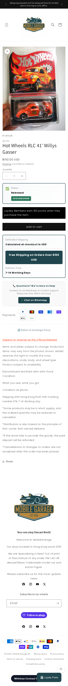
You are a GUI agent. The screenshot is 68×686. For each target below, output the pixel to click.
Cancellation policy (35, 664)
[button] (6, 24)
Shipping (6, 164)
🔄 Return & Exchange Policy (34, 330)
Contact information (54, 659)
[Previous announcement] (6, 4)
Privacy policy (57, 654)
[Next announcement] (62, 4)
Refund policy (40, 654)
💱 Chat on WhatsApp (34, 300)
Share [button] (9, 461)
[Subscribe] (57, 603)
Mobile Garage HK (21, 654)
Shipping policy (33, 659)
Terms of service (15, 659)
